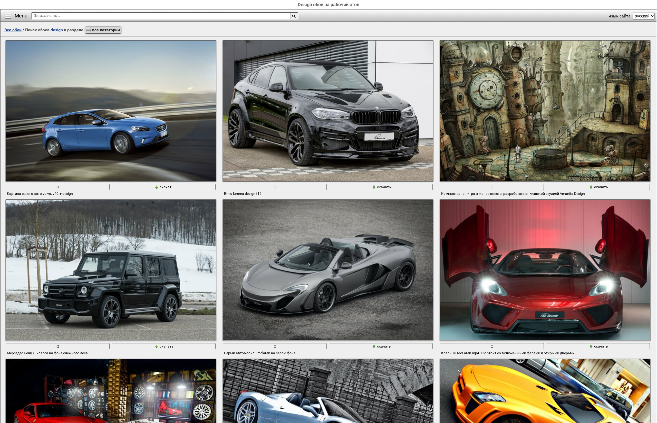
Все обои (13, 29)
